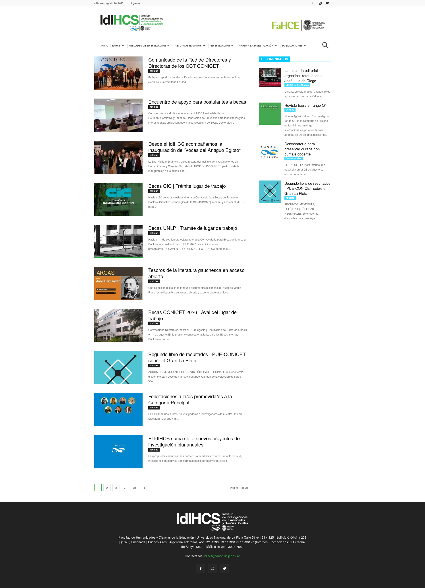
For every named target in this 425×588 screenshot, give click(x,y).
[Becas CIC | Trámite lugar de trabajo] (118, 199)
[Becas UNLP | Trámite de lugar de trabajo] (118, 241)
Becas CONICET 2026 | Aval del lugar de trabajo (192, 315)
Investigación (220, 45)
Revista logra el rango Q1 (305, 105)
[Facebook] (312, 3)
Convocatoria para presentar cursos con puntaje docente (302, 149)
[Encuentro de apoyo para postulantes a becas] (118, 115)
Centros (290, 109)
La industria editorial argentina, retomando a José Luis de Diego (303, 75)
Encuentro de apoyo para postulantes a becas (197, 101)
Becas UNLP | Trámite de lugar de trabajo (192, 227)
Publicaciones (292, 45)
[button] (325, 47)
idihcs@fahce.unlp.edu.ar (222, 556)
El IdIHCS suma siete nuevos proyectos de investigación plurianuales (194, 441)
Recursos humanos (188, 45)
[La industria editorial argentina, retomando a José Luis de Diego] (270, 79)
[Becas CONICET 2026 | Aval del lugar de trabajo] (118, 325)
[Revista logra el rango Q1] (270, 114)
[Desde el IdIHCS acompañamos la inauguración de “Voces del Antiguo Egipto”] (118, 157)
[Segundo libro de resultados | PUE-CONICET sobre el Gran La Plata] (118, 367)
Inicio (104, 45)
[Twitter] (327, 3)
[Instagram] (320, 3)
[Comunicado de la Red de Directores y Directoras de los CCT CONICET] (118, 73)
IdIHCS (116, 45)
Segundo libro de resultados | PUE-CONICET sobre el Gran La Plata (197, 357)
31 (134, 487)
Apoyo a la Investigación (256, 45)
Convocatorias (293, 158)
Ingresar (135, 3)
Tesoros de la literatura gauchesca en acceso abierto (196, 272)
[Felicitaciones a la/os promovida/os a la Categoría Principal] (118, 409)
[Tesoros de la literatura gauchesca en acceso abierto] (118, 283)
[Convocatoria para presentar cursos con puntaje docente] (270, 152)
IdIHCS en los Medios (297, 85)
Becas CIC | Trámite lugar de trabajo (187, 185)
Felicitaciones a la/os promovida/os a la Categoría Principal (190, 399)
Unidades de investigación (147, 45)
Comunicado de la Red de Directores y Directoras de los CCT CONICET (189, 62)
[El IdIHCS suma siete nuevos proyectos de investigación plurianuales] (118, 451)
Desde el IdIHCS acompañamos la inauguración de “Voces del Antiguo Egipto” (194, 146)
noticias (154, 70)
